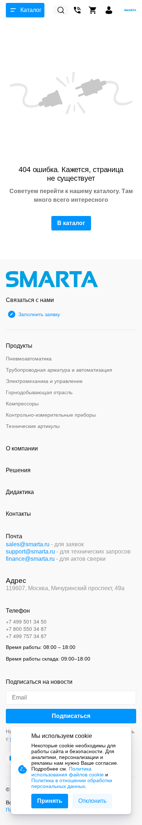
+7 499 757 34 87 (26, 636)
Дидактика (20, 492)
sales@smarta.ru (28, 544)
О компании (22, 448)
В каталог (71, 223)
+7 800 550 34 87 (26, 628)
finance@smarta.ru (30, 559)
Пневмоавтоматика (29, 359)
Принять (49, 801)
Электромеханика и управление (44, 381)
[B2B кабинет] (109, 10)
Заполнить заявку (39, 314)
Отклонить (92, 801)
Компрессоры (22, 404)
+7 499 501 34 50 (26, 621)
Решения (18, 470)
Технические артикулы (33, 426)
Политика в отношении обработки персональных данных (71, 783)
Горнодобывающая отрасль (39, 392)
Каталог (31, 10)
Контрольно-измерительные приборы (51, 415)
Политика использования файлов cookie (67, 771)
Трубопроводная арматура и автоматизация (59, 370)
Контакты (18, 514)
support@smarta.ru (30, 551)
